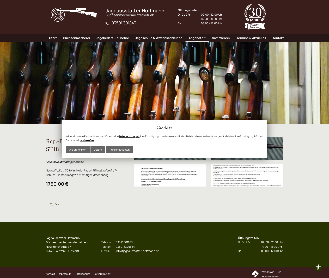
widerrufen (87, 140)
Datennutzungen (129, 136)
